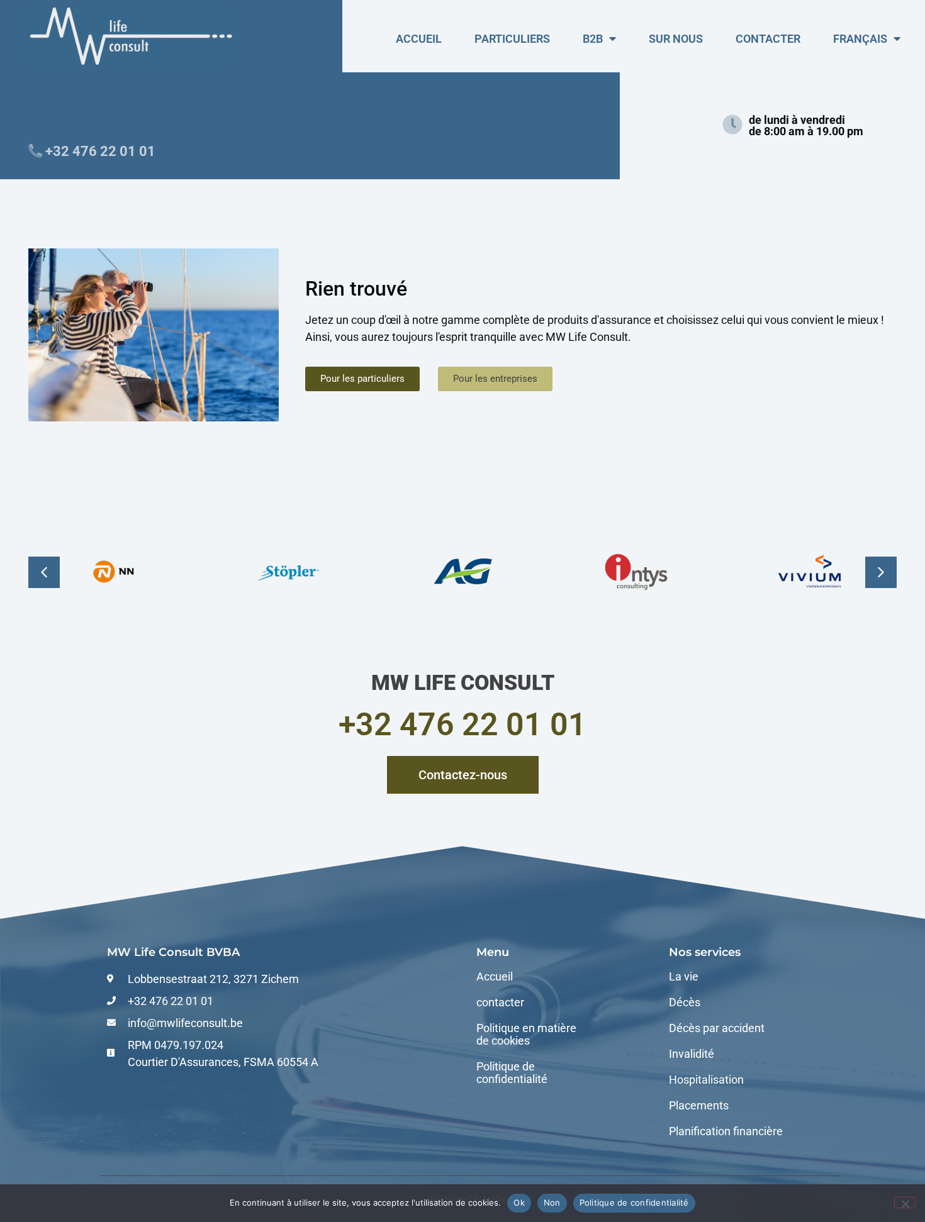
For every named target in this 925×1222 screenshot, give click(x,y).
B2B (593, 38)
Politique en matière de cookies (526, 1034)
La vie (683, 976)
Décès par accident (717, 1028)
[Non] (905, 1202)
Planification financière (726, 1131)
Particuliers (512, 38)
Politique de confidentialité (511, 1073)
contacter (768, 38)
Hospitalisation (706, 1080)
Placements (699, 1105)
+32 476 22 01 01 (462, 724)
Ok (519, 1202)
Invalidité (691, 1054)
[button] (881, 572)
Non (552, 1202)
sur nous (676, 38)
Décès (684, 1002)
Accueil (419, 38)
